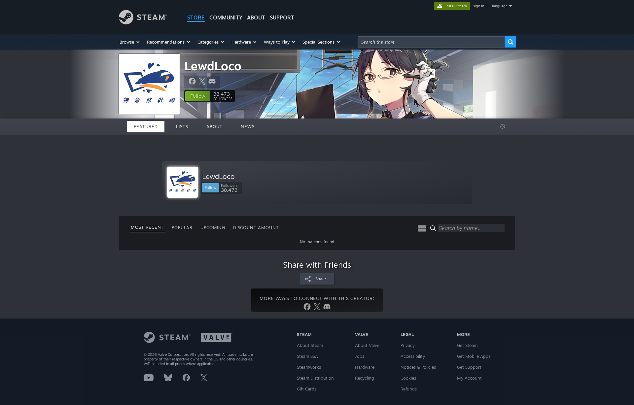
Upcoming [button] (212, 227)
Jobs (359, 356)
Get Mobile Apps (473, 356)
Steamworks (309, 367)
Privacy (408, 345)
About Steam (310, 345)
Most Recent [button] (147, 227)
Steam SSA (307, 356)
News (248, 126)
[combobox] (431, 42)
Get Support (469, 367)
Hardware (364, 367)
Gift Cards (306, 388)
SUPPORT (282, 17)
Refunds (409, 388)
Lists (182, 126)
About (256, 17)
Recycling (364, 378)
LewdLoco (212, 65)
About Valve (367, 345)
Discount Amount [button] (256, 227)
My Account (469, 378)
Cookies (408, 378)
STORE (196, 17)
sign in (478, 6)
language (500, 6)
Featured (146, 126)
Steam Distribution (315, 378)
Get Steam (467, 345)
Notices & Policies (418, 367)
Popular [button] (182, 227)
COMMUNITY (225, 17)
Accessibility (413, 356)
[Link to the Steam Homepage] (143, 22)
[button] (130, 42)
